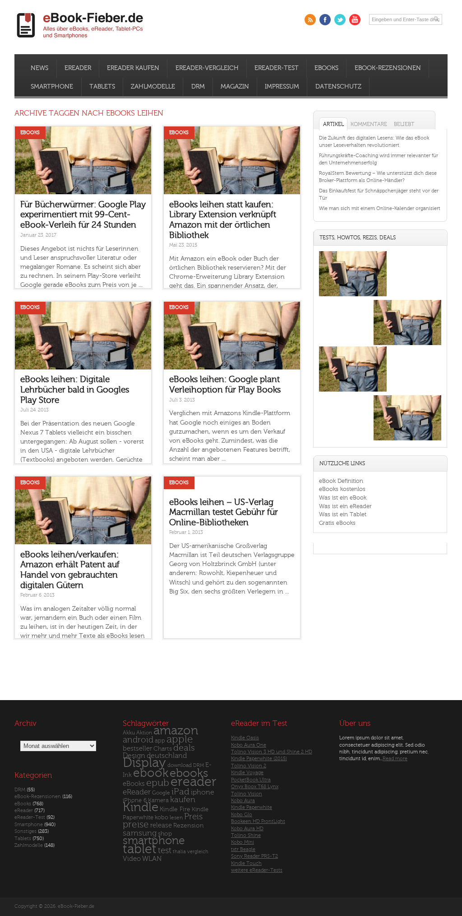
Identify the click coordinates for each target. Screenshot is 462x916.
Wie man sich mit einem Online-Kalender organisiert (379, 208)
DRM (198, 86)
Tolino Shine (246, 835)
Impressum (282, 86)
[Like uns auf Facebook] (325, 20)
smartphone (154, 840)
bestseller (137, 748)
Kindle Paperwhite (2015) (259, 759)
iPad (180, 791)
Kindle (140, 807)
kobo (161, 817)
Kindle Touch (246, 863)
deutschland (167, 756)
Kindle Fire (175, 809)
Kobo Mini (242, 842)
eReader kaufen (133, 68)
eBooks (326, 68)
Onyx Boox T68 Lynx (254, 787)
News (39, 68)
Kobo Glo (241, 815)
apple (179, 739)
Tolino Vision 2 (248, 766)
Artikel (333, 124)
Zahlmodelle (153, 86)
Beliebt (404, 124)
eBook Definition (341, 480)
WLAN (152, 859)
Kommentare (369, 124)
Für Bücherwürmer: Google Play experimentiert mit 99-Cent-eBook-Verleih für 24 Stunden (83, 215)
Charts (162, 748)
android (138, 740)
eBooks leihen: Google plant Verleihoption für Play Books (225, 384)
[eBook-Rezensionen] (353, 391)
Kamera (158, 800)
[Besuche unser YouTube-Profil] (355, 20)
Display (144, 763)
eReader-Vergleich (207, 68)
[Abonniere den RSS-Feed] (310, 20)
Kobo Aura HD (247, 829)
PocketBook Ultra (251, 780)
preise (136, 824)
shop (165, 833)
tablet (140, 849)
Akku (129, 732)
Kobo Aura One (248, 745)
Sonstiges (25, 831)
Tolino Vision (246, 794)
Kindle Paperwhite (251, 807)
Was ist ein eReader (345, 506)
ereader (194, 782)
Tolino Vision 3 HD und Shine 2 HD (271, 752)
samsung (140, 833)
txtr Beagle (243, 849)
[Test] (353, 296)
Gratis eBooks (337, 522)
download (179, 765)
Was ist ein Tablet (342, 514)
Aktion (144, 733)
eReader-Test (276, 68)
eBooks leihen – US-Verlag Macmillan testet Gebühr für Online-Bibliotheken (223, 512)
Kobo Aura (243, 801)
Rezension (188, 825)
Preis (193, 817)
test (164, 850)
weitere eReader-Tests (256, 870)
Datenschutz (338, 86)
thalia (179, 852)
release (161, 825)
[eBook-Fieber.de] (80, 40)
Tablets (102, 86)
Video (132, 859)
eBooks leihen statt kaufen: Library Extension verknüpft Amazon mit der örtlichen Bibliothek (222, 220)
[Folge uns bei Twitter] (340, 20)
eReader (78, 68)
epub (157, 783)
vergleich (197, 852)
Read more (395, 759)
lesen (176, 817)
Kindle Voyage (247, 773)
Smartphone (52, 86)
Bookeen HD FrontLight (258, 821)
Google (161, 793)
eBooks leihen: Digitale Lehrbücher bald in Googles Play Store (74, 389)
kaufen (182, 799)
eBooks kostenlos (342, 489)
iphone (202, 792)
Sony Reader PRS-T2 (254, 856)
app (160, 741)
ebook (150, 773)
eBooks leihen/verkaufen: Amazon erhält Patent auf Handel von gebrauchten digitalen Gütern (70, 570)
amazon (175, 731)
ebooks (189, 773)
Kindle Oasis (245, 738)
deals (184, 748)
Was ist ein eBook (342, 497)
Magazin (235, 86)
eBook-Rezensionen (388, 68)
